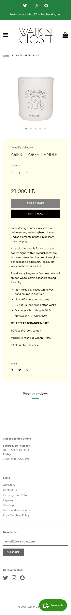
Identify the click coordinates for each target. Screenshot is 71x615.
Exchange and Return (16, 495)
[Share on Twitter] (19, 369)
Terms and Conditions (16, 510)
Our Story (9, 485)
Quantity (16, 165)
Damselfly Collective (22, 147)
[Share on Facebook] (13, 369)
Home (6, 55)
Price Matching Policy (16, 515)
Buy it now (35, 213)
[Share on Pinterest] (27, 369)
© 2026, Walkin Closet (30, 606)
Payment (8, 500)
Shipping (8, 505)
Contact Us (10, 490)
